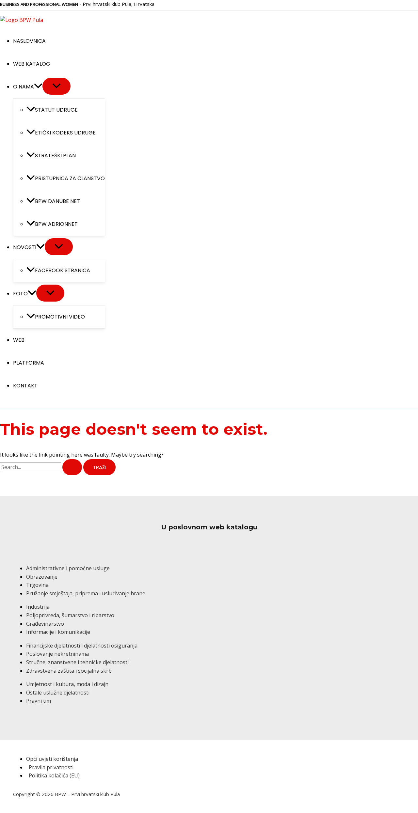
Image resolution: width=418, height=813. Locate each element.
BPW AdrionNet (56, 224)
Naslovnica (29, 41)
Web (18, 340)
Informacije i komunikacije (58, 631)
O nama (23, 86)
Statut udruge (56, 110)
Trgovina (37, 584)
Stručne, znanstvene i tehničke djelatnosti (77, 662)
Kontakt (25, 385)
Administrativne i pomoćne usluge (68, 568)
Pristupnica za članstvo (70, 178)
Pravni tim (38, 700)
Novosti (24, 247)
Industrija (38, 606)
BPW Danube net (57, 201)
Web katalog (31, 64)
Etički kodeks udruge (65, 132)
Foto (20, 293)
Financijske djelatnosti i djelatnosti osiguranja (81, 645)
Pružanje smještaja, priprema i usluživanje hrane (85, 593)
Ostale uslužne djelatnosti (57, 692)
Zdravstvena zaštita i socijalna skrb (69, 670)
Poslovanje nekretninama (57, 653)
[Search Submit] (72, 467)
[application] (38, 86)
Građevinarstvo (45, 623)
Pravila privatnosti (51, 767)
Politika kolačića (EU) (54, 775)
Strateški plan (55, 155)
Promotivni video (60, 317)
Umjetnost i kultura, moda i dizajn (67, 684)
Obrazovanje (41, 576)
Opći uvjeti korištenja (52, 758)
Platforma (28, 363)
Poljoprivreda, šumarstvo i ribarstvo (70, 615)
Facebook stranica (62, 270)
